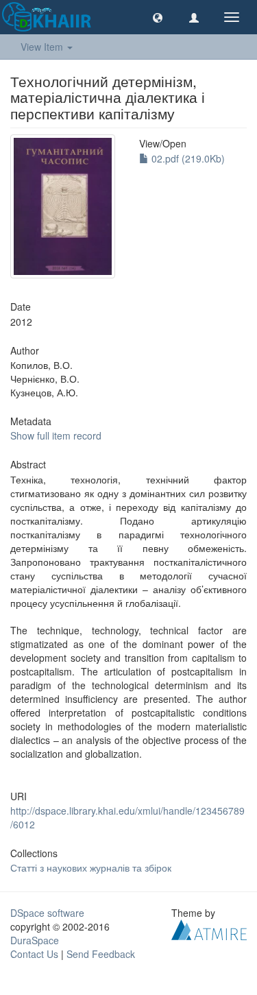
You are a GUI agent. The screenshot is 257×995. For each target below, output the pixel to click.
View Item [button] (43, 46)
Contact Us (34, 954)
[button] (157, 17)
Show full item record (55, 435)
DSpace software (47, 913)
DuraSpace (34, 940)
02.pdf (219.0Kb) (187, 158)
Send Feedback (100, 954)
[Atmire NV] (209, 928)
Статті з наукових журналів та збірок (90, 867)
